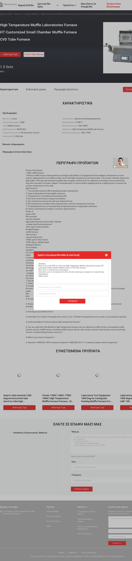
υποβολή (72, 301)
